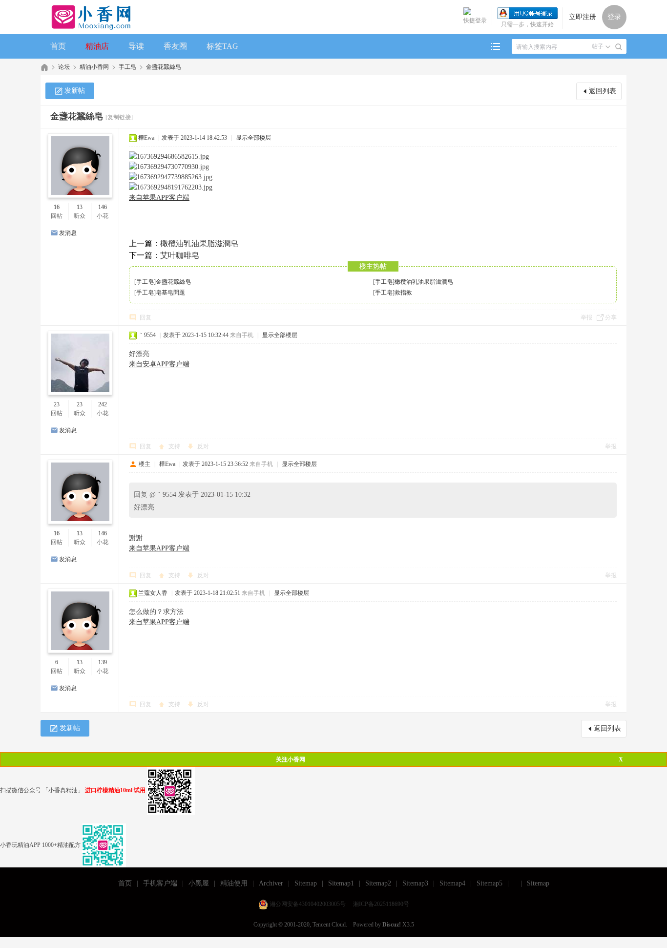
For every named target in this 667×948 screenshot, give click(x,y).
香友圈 (175, 46)
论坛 (64, 66)
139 (102, 662)
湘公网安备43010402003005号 (308, 904)
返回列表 (602, 91)
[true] (618, 47)
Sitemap (305, 883)
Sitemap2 (378, 883)
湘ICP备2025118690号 (381, 904)
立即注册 (582, 17)
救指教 (403, 292)
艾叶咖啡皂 (179, 255)
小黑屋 (198, 883)
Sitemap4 (452, 883)
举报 (586, 317)
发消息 (68, 233)
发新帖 (74, 90)
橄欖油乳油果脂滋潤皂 (199, 243)
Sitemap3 (415, 883)
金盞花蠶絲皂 (163, 66)
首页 (58, 46)
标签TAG (222, 46)
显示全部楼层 (253, 137)
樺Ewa (146, 137)
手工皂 (127, 66)
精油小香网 (94, 66)
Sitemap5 (489, 883)
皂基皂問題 (170, 292)
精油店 (97, 46)
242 (102, 404)
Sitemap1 (341, 883)
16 (57, 207)
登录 (614, 17)
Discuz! (391, 924)
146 (102, 207)
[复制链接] (119, 117)
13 (80, 207)
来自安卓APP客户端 (159, 364)
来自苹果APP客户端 (159, 197)
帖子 (598, 46)
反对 (203, 446)
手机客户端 (160, 883)
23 (57, 404)
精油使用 (234, 883)
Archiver (271, 883)
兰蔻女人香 (152, 593)
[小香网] (87, 17)
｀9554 (147, 335)
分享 (611, 317)
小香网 (44, 67)
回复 (145, 317)
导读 (136, 46)
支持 (175, 446)
